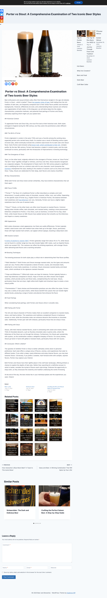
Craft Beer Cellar (82, 84)
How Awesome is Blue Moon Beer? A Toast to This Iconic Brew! (17, 467)
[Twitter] (9, 83)
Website (53, 568)
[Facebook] (6, 83)
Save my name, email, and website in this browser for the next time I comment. (28, 572)
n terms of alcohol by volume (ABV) (17, 241)
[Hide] (0, 24)
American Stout (30, 386)
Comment (6, 545)
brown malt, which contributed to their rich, (46, 145)
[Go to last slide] (7, 503)
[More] (16, 83)
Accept (78, 2)
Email (29, 568)
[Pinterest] (12, 83)
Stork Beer (80, 80)
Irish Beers (80, 66)
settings (68, 3)
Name (5, 568)
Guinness (8, 168)
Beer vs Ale (8, 386)
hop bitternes (23, 200)
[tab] (33, 523)
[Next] (67, 503)
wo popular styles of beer (41, 102)
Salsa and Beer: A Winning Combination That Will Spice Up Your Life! (55, 467)
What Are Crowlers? (83, 71)
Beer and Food (82, 75)
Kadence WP (71, 593)
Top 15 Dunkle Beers (79, 40)
